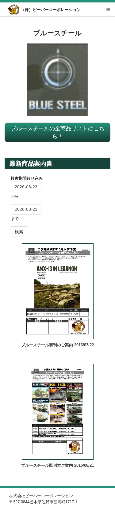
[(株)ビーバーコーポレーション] (14, 10)
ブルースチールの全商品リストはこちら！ (58, 132)
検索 (19, 231)
